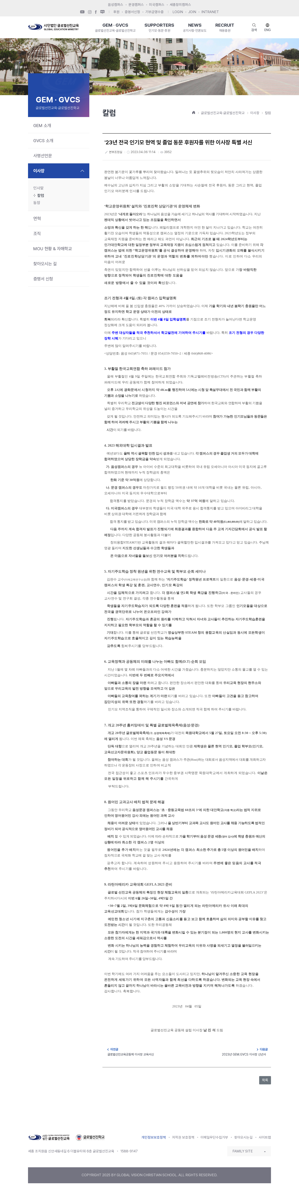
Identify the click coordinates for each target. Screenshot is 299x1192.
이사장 (38, 170)
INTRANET (210, 12)
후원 (116, 12)
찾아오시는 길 (45, 263)
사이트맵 (265, 1137)
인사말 (38, 188)
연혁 (37, 218)
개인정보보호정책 (153, 1137)
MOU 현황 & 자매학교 (52, 248)
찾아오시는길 (243, 1137)
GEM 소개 (42, 125)
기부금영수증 (154, 12)
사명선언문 (42, 155)
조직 (37, 233)
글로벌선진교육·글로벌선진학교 (223, 113)
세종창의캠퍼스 (180, 5)
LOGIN (177, 12)
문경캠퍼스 (136, 5)
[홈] (193, 112)
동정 (36, 202)
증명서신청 (132, 12)
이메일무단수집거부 (214, 1137)
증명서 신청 (43, 278)
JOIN (192, 12)
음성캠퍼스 (115, 5)
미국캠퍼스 (156, 5)
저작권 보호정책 (183, 1137)
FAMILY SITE (242, 1151)
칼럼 (40, 195)
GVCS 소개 (43, 140)
